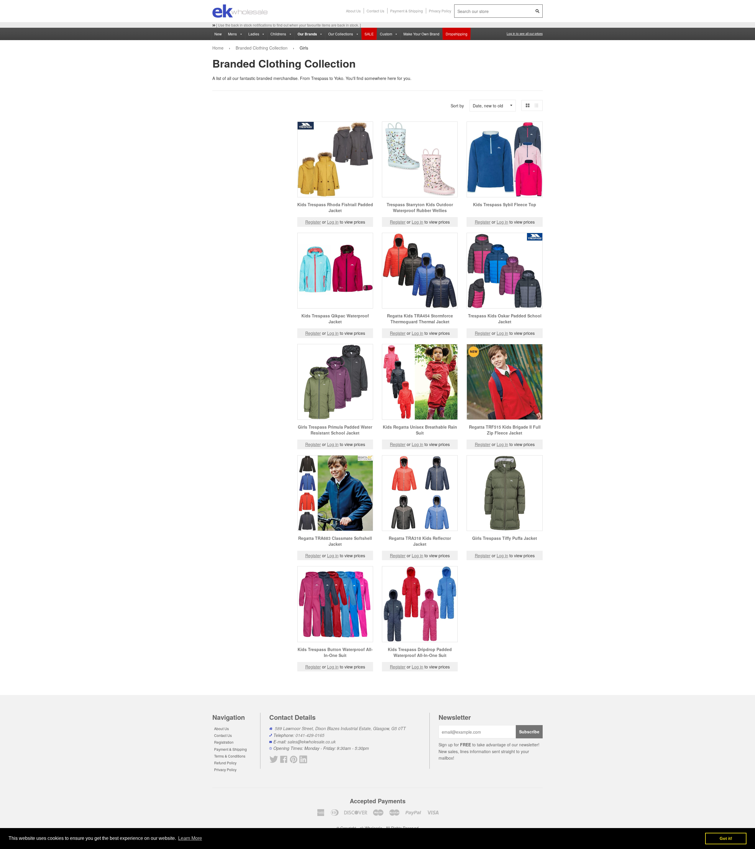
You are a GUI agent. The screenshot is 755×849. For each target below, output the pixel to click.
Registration (224, 742)
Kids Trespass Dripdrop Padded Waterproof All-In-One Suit (420, 652)
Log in (333, 222)
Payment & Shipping (406, 10)
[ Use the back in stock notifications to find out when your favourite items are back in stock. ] (288, 24)
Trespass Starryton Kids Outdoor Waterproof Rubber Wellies (420, 207)
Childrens (278, 33)
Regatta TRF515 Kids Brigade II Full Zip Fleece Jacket (505, 430)
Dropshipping (456, 33)
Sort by (457, 106)
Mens (233, 33)
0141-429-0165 (310, 735)
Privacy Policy (440, 10)
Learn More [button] (190, 838)
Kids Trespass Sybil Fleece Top (504, 204)
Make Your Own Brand (421, 33)
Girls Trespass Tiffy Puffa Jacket (504, 538)
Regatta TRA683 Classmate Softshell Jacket (335, 541)
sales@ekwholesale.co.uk (312, 742)
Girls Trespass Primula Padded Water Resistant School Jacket (335, 430)
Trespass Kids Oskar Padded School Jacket (504, 318)
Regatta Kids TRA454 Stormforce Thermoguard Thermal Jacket (420, 318)
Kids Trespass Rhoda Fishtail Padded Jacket (335, 207)
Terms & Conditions (229, 755)
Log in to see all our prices (525, 34)
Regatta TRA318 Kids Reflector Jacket (420, 541)
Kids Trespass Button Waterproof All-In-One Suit (335, 652)
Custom (386, 33)
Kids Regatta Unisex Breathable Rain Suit (420, 430)
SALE (369, 33)
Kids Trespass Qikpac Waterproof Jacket (335, 318)
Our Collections (341, 33)
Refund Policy (225, 762)
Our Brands (308, 34)
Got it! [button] (726, 838)
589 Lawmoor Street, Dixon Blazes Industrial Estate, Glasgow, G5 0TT (340, 728)
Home (218, 48)
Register (313, 222)
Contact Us (375, 10)
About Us (353, 10)
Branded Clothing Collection (262, 48)
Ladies (254, 33)
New (218, 33)
